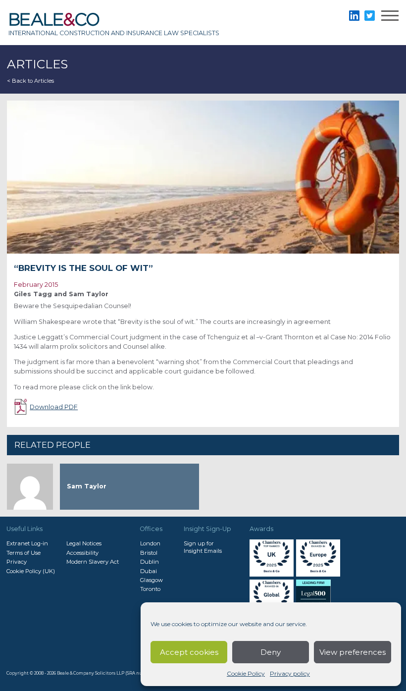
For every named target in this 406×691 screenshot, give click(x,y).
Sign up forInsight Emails (203, 547)
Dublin (149, 561)
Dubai (148, 571)
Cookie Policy (246, 673)
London (150, 543)
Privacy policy (290, 673)
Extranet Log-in (27, 543)
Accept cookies (189, 652)
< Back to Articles (30, 80)
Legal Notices (84, 543)
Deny (270, 652)
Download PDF (54, 407)
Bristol (148, 552)
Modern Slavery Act (92, 561)
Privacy (16, 561)
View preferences (352, 652)
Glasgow (151, 580)
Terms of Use (23, 552)
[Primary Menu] (390, 17)
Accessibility (82, 552)
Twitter (369, 15)
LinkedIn (354, 15)
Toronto (150, 588)
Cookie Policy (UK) (30, 571)
